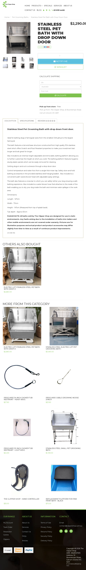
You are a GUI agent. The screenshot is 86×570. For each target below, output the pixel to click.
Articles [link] (25, 541)
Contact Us (30, 10)
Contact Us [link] (26, 532)
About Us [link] (25, 523)
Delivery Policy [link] (46, 541)
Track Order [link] (7, 527)
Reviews (42, 121)
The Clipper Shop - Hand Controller (21, 499)
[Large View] (5, 59)
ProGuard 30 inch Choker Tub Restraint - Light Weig (18, 449)
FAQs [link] (24, 536)
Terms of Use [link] (46, 523)
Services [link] (25, 527)
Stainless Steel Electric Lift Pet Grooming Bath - (61, 348)
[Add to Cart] (38, 282)
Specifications (27, 121)
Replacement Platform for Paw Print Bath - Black (61, 500)
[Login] (43, 10)
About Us (68, 6)
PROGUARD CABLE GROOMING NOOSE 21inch (62, 398)
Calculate (61, 95)
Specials (48, 6)
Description (10, 121)
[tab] (10, 121)
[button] (60, 67)
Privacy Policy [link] (46, 527)
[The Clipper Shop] (11, 4)
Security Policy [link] (46, 536)
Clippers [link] (6, 539)
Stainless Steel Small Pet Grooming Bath (63, 449)
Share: (41, 47)
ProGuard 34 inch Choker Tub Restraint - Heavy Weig (18, 398)
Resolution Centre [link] (7, 533)
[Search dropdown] (49, 10)
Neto (67, 565)
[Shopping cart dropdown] (46, 10)
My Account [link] (8, 523)
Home (27, 6)
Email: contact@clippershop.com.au (70, 524)
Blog (39, 10)
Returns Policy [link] (46, 532)
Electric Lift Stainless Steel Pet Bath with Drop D (22, 288)
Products (36, 6)
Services (58, 6)
